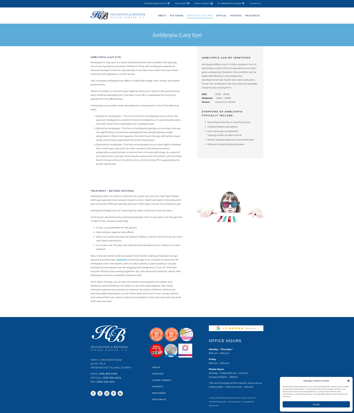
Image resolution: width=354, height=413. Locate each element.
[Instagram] (106, 393)
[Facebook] (93, 393)
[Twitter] (100, 393)
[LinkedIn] (120, 393)
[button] (348, 380)
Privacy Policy (234, 402)
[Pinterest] (113, 393)
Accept (316, 404)
